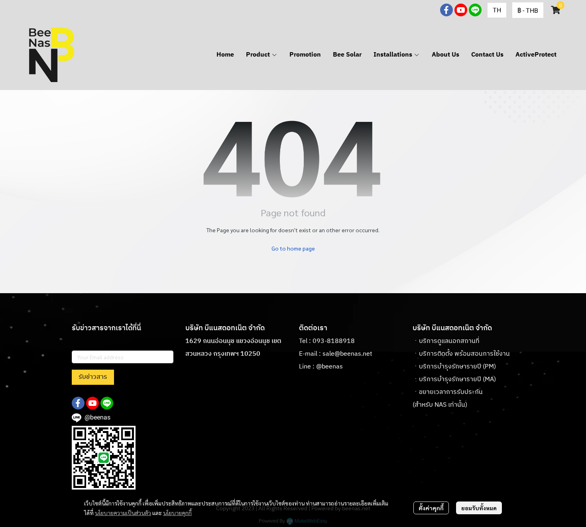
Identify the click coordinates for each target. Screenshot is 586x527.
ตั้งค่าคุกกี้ (431, 507)
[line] (475, 10)
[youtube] (460, 10)
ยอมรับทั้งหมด (479, 507)
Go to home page (293, 248)
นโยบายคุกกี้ (177, 512)
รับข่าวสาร (93, 377)
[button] (497, 10)
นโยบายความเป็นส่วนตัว (123, 512)
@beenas (329, 366)
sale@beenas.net (347, 354)
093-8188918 (334, 341)
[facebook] (446, 10)
